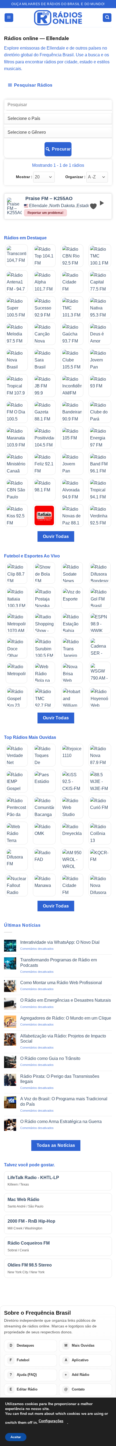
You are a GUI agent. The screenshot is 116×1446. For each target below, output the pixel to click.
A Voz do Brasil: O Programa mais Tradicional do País (63, 1101)
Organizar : (75, 177)
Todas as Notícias (56, 1145)
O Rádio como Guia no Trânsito (50, 1058)
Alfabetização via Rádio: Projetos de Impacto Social (63, 1038)
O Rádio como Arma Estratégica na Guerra (61, 1121)
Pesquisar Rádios (33, 85)
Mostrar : (24, 177)
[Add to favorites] (93, 206)
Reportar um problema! (45, 213)
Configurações (51, 1421)
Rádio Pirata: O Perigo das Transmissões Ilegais (59, 1079)
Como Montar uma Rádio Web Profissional (61, 982)
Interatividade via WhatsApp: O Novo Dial (60, 942)
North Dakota (62, 206)
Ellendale (38, 206)
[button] (9, 17)
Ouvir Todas (56, 536)
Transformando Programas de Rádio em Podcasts (58, 962)
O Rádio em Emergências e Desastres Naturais (65, 1000)
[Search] (107, 17)
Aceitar (16, 1437)
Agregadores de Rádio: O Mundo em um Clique (65, 1018)
